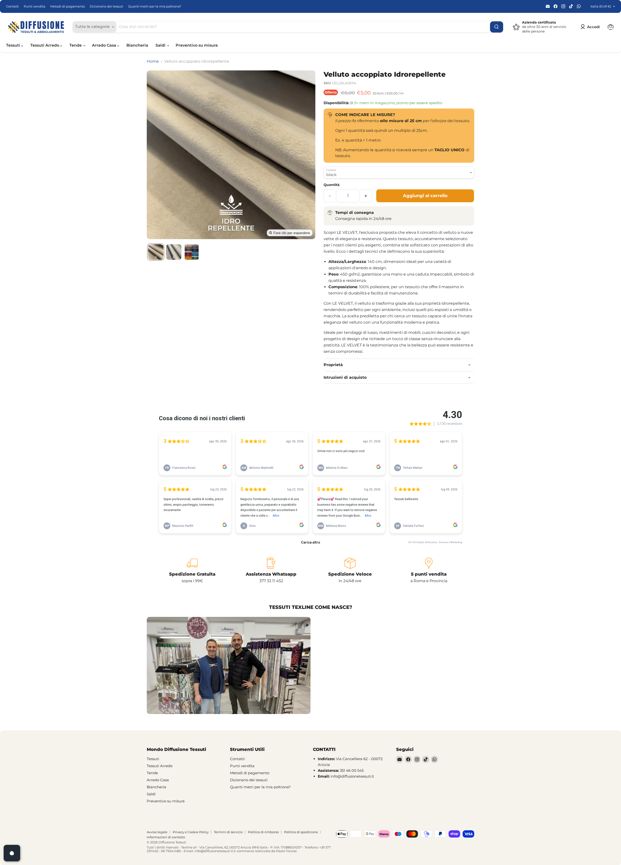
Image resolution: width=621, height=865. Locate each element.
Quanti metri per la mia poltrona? (154, 6)
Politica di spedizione (301, 832)
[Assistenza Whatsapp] (271, 571)
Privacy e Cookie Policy (191, 832)
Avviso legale (157, 832)
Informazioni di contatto (166, 837)
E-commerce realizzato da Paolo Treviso (265, 851)
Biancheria (137, 45)
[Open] (12, 853)
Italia (600, 6)
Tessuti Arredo (45, 45)
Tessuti (13, 45)
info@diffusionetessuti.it (214, 851)
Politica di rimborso (263, 832)
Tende (76, 45)
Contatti (12, 6)
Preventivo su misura (197, 45)
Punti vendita (34, 6)
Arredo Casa (104, 45)
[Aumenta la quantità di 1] (366, 195)
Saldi (160, 45)
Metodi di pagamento (67, 6)
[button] (591, 27)
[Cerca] (496, 27)
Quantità (332, 185)
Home (153, 61)
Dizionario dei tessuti (106, 6)
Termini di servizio (228, 832)
